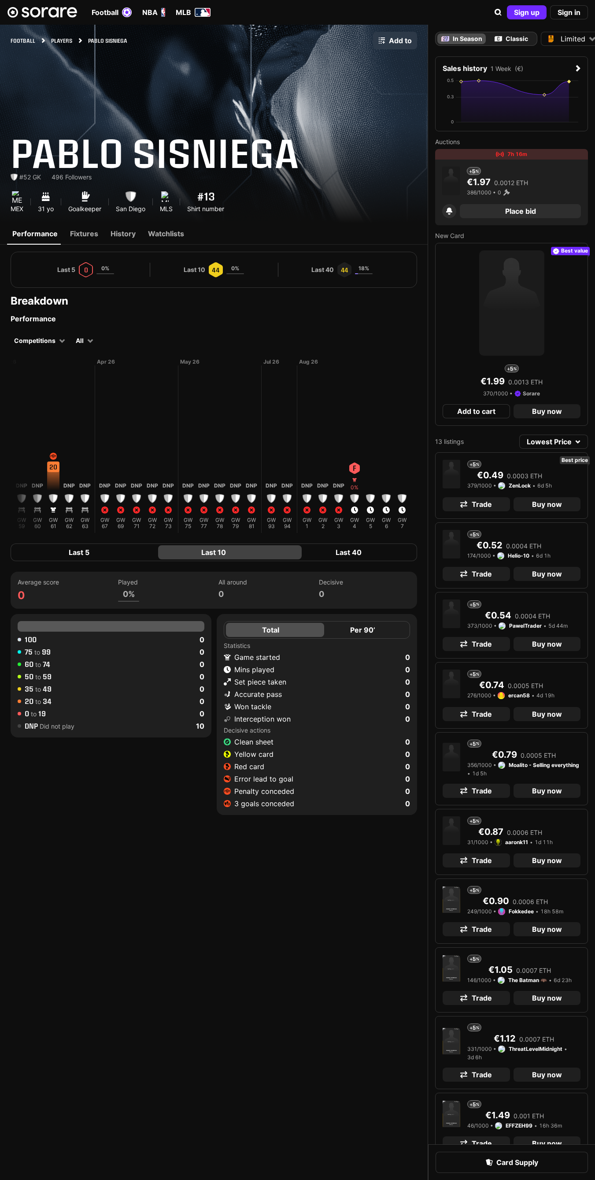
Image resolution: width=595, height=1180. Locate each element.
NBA (150, 12)
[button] (498, 12)
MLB (183, 12)
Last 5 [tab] (79, 552)
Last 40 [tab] (349, 552)
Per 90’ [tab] (362, 629)
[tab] (511, 39)
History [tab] (123, 233)
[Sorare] (42, 12)
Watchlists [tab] (166, 233)
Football (105, 12)
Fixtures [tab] (84, 233)
